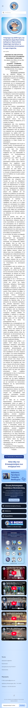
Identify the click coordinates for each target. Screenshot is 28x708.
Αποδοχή (22, 705)
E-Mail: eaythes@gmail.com (8, 680)
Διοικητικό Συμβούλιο (7, 660)
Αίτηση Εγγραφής (14, 500)
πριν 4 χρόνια (6, 51)
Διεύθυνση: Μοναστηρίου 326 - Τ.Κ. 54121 (11, 683)
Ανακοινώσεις (5, 669)
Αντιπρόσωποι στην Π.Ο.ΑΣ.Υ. (9, 666)
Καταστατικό (5, 663)
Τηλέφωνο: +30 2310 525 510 (9, 686)
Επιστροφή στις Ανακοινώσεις (15, 456)
